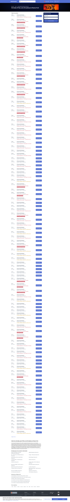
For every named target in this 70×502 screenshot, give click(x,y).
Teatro (16, 6)
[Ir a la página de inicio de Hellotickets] (14, 1)
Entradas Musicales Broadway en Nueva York (23, 6)
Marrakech (38, 486)
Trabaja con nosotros (28, 494)
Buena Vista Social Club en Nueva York (17, 466)
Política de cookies (5, 500)
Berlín (29, 486)
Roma (12, 486)
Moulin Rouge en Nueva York (33, 457)
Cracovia (21, 486)
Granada (25, 486)
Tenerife (18, 486)
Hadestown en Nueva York (33, 470)
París (27, 486)
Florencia (35, 486)
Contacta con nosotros (44, 494)
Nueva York (12, 6)
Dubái (32, 486)
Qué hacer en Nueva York (16, 474)
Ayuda (42, 493)
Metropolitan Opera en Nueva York (34, 464)
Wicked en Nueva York (32, 459)
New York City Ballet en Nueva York (16, 470)
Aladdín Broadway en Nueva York (33, 452)
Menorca (15, 486)
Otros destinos (14, 485)
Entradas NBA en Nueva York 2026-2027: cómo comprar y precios (21, 477)
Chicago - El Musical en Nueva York (34, 454)
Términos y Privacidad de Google (14, 500)
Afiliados (26, 495)
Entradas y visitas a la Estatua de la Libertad (17, 478)
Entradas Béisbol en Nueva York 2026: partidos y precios (19, 475)
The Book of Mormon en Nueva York (16, 468)
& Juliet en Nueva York (32, 466)
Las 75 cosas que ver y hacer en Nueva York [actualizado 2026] (20, 481)
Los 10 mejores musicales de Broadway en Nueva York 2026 (20, 482)
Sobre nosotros (27, 493)
